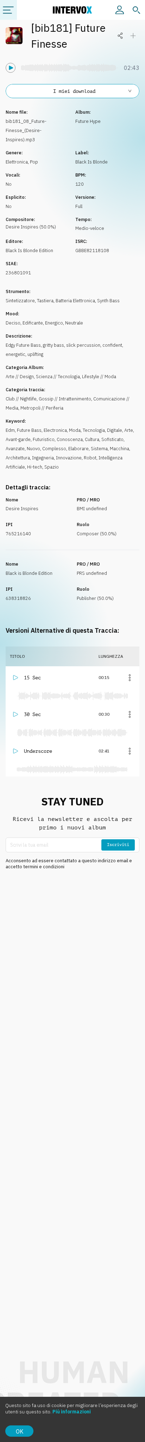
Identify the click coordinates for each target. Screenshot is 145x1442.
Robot (90, 458)
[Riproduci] (10, 68)
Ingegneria (43, 458)
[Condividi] (120, 35)
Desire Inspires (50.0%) (31, 227)
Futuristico (44, 439)
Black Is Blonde (91, 162)
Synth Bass (108, 301)
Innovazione (69, 458)
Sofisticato (112, 439)
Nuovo (33, 449)
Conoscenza (70, 439)
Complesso (54, 449)
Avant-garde (18, 439)
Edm (10, 430)
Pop (34, 162)
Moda (75, 430)
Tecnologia (94, 430)
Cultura (92, 439)
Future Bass (29, 430)
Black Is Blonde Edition (29, 251)
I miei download (74, 91)
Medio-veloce (89, 228)
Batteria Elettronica (75, 301)
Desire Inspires (22, 509)
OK (19, 1431)
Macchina (119, 449)
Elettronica (17, 162)
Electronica (55, 430)
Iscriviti (118, 844)
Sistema (99, 449)
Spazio (51, 467)
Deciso (13, 323)
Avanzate (15, 449)
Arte (128, 430)
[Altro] (129, 677)
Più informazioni (71, 1411)
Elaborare (78, 449)
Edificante (33, 323)
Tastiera (45, 301)
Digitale (114, 430)
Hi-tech (34, 467)
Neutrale (74, 323)
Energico (54, 323)
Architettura (18, 458)
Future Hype (88, 121)
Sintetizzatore (20, 301)
